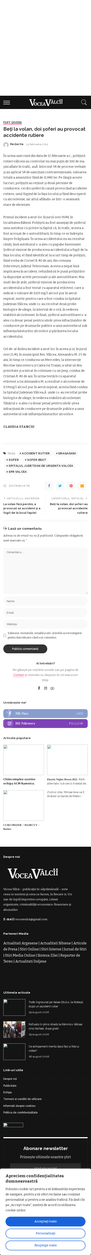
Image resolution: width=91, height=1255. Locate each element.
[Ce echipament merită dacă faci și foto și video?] (14, 1051)
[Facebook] (49, 485)
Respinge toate (45, 1245)
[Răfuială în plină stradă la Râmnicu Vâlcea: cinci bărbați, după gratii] (14, 1029)
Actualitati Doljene (30, 961)
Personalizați (45, 1233)
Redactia (17, 144)
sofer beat (36, 459)
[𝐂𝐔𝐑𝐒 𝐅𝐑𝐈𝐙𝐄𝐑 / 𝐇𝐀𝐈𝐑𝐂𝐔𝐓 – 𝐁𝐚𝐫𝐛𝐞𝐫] (23, 805)
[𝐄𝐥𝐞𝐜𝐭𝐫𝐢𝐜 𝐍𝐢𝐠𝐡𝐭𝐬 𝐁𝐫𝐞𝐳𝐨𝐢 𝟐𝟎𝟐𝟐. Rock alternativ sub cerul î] (67, 760)
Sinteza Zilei (48, 955)
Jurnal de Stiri (75, 949)
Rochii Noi (55, 961)
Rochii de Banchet (33, 967)
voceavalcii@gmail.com (31, 919)
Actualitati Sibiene (55, 943)
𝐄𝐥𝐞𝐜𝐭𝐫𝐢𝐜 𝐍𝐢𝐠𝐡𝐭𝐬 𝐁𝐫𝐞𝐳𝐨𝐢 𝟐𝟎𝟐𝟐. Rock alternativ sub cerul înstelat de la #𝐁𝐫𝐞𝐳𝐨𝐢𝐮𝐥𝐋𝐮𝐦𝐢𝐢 (66, 783)
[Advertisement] (45, 47)
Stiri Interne (51, 949)
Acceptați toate (45, 1221)
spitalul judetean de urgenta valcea (41, 465)
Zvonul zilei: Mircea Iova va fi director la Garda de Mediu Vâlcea (65, 796)
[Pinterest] (71, 485)
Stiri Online (29, 949)
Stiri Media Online (20, 955)
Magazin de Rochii (18, 973)
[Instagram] (45, 689)
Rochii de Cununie (64, 967)
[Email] (82, 485)
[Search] (83, 102)
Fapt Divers (12, 122)
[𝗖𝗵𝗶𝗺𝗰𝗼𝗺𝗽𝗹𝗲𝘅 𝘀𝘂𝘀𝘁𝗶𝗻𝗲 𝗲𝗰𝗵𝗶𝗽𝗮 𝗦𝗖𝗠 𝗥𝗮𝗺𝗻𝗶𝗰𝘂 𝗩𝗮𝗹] (23, 760)
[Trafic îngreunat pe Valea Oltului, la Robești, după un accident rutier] (14, 1007)
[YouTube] (52, 689)
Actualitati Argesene (20, 943)
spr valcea (18, 471)
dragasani (67, 453)
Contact (18, 675)
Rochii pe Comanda (50, 973)
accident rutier (36, 453)
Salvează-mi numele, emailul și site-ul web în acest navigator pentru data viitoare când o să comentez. (45, 635)
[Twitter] (60, 485)
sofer (14, 459)
